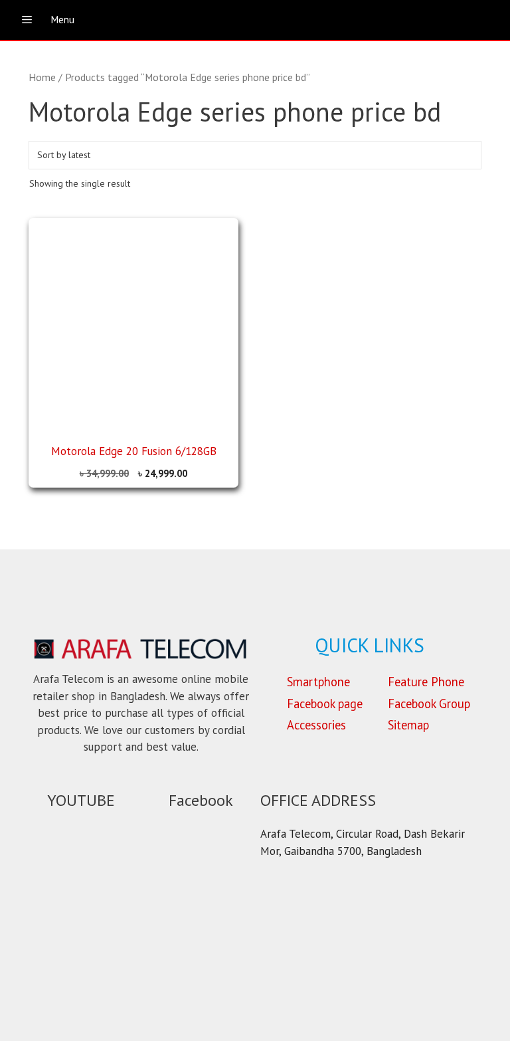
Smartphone (318, 682)
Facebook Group (429, 703)
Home (42, 77)
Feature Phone (426, 682)
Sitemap (408, 725)
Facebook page (325, 703)
